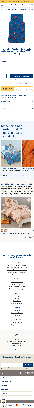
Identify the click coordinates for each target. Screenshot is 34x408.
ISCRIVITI (28, 365)
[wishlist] (29, 5)
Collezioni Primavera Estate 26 (17, 265)
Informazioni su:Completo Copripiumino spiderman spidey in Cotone (13, 96)
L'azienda (4, 385)
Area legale (4, 389)
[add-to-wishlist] (29, 200)
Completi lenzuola (17, 322)
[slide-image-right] (29, 212)
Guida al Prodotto (6, 381)
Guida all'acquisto (6, 377)
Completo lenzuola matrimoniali (16, 272)
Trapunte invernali (17, 325)
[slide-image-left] (3, 212)
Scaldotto (17, 296)
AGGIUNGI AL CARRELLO (22, 76)
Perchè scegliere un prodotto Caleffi (12, 105)
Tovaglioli (17, 315)
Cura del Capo (5, 101)
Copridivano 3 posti (17, 303)
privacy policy (27, 368)
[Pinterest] (28, 373)
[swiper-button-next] (32, 9)
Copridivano (17, 301)
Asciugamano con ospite (17, 289)
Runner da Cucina (17, 313)
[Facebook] (21, 373)
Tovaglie (17, 310)
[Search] (5, 5)
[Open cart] (32, 5)
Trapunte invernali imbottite (17, 274)
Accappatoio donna (17, 284)
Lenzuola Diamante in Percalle (17, 270)
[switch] (3, 406)
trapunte (16, 170)
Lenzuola (3, 170)
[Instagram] (25, 373)
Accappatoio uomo (17, 282)
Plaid (17, 298)
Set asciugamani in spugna (17, 286)
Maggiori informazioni (7, 109)
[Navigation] (2, 5)
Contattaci (17, 345)
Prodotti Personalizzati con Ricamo (17, 267)
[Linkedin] (32, 373)
